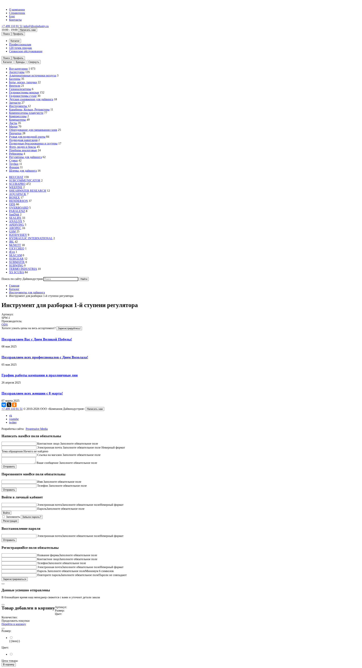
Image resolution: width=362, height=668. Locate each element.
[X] (9, 404)
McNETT (15, 245)
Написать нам (28, 30)
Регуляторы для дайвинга (25, 157)
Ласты (13, 123)
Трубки (13, 163)
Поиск (6, 33)
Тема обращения (12, 451)
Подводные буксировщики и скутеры (33, 143)
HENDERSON (18, 200)
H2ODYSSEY (18, 234)
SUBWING (16, 265)
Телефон (42, 485)
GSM (12, 231)
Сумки (13, 160)
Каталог (7, 62)
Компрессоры (18, 116)
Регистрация (10, 521)
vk (10, 415)
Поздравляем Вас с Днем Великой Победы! (37, 339)
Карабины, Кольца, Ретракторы (29, 109)
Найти (84, 279)
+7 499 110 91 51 (12, 26)
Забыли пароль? (31, 517)
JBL (11, 241)
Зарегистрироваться (14, 579)
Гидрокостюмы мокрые (24, 92)
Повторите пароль (49, 575)
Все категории (18, 68)
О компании (17, 9)
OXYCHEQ (16, 248)
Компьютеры (17, 119)
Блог (12, 16)
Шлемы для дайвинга (23, 170)
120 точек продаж (20, 47)
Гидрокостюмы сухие (23, 95)
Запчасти (15, 102)
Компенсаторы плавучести (26, 112)
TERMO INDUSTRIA (23, 268)
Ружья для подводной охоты (27, 136)
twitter (13, 422)
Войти (6, 512)
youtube (14, 419)
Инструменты (18, 106)
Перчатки (15, 133)
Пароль (42, 508)
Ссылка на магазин (49, 454)
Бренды (20, 62)
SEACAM (15, 255)
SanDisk (14, 214)
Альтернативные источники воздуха (32, 75)
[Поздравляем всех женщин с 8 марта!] (181, 386)
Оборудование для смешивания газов (33, 129)
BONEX (14, 197)
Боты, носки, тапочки (23, 82)
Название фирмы (48, 555)
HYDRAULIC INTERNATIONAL (31, 238)
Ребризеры (16, 153)
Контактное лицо (48, 443)
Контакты (15, 19)
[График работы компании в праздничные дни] (181, 368)
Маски (13, 126)
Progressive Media (37, 428)
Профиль (18, 33)
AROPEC (15, 228)
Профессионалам (20, 44)
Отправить (9, 466)
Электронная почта (49, 447)
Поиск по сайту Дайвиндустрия (22, 278)
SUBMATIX (17, 262)
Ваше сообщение (47, 462)
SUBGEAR (16, 258)
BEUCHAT (16, 177)
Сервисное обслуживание (25, 51)
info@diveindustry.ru (36, 26)
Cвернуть (33, 62)
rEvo (12, 251)
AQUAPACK (17, 194)
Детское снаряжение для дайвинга (31, 99)
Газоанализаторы (20, 89)
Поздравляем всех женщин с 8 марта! (32, 393)
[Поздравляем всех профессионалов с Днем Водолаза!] (181, 350)
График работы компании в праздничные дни (40, 375)
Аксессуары (17, 72)
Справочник (17, 13)
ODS (12, 204)
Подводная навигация (23, 140)
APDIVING (16, 224)
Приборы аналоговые (23, 150)
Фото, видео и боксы (22, 146)
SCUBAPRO (17, 183)
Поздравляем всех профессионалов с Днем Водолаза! (45, 357)
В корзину (8, 664)
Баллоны (14, 78)
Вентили (14, 85)
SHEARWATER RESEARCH (27, 190)
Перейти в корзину (14, 624)
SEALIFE (15, 217)
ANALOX (15, 221)
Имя (40, 481)
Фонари (14, 167)
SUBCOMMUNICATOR (24, 180)
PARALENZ (17, 211)
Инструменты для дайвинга (27, 292)
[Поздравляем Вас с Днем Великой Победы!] (181, 332)
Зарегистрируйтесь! (69, 328)
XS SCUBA (16, 272)
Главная (14, 285)
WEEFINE (15, 187)
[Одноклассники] (14, 404)
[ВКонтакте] (4, 404)
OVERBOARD (18, 207)
